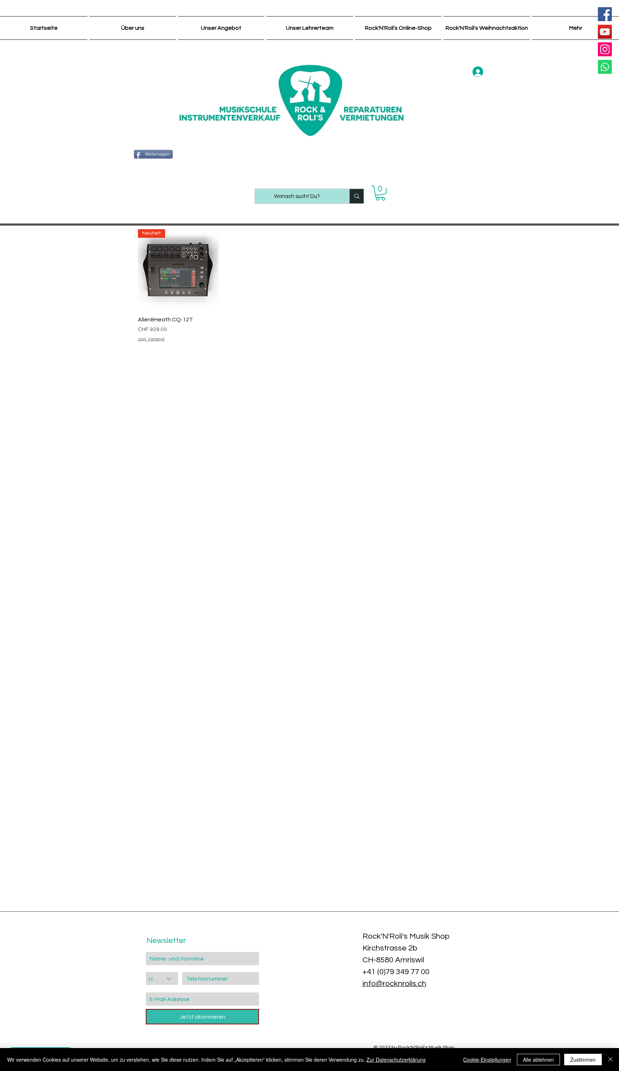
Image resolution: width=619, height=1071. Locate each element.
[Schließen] (610, 1059)
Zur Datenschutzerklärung (396, 1059)
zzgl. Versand (151, 339)
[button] (380, 192)
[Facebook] (605, 14)
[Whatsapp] (605, 67)
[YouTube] (605, 32)
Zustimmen (583, 1059)
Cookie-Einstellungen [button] (487, 1059)
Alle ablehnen (538, 1059)
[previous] (15, 878)
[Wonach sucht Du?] (357, 196)
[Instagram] (605, 49)
